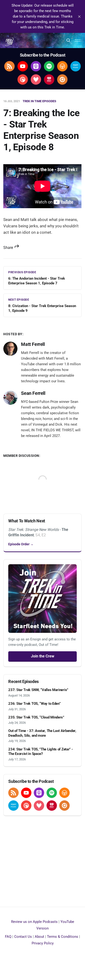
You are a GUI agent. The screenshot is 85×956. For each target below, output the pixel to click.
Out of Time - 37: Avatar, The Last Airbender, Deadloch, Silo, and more (42, 733)
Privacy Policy (43, 943)
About (39, 936)
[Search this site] (68, 40)
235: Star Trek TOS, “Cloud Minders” (36, 717)
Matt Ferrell (33, 344)
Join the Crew (42, 656)
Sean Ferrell (33, 393)
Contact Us (23, 936)
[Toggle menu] (77, 40)
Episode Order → (21, 544)
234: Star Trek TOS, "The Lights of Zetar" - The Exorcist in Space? (40, 751)
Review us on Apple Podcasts (34, 922)
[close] (79, 16)
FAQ (8, 936)
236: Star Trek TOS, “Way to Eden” (34, 703)
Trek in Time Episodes (39, 101)
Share (8, 247)
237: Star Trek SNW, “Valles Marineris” (38, 690)
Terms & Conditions (62, 936)
